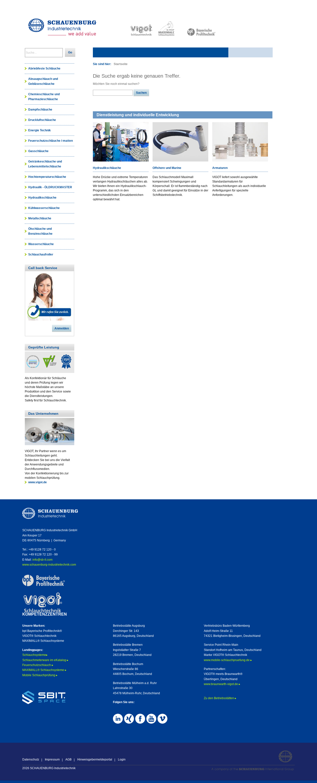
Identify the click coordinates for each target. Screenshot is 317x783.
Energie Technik (39, 130)
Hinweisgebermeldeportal (94, 759)
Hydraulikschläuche (107, 168)
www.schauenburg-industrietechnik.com (49, 564)
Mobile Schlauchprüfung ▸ (39, 675)
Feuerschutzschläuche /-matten (50, 140)
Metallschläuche (39, 218)
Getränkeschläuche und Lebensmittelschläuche (45, 164)
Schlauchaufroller (40, 254)
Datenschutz (30, 759)
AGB (68, 759)
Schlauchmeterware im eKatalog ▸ (45, 660)
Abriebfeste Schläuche (44, 68)
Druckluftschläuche (42, 120)
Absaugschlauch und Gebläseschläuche (43, 81)
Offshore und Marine (167, 168)
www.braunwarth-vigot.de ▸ (222, 684)
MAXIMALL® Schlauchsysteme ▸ (44, 670)
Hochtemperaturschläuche (47, 177)
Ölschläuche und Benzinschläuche (40, 231)
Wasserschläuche (41, 244)
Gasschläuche (38, 151)
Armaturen (220, 168)
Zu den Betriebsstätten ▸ (220, 698)
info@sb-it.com (42, 559)
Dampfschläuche (40, 109)
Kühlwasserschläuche (44, 208)
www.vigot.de (37, 482)
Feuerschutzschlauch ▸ (37, 665)
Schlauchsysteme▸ (35, 655)
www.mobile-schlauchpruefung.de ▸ (228, 660)
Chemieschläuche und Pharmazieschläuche (44, 96)
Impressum (52, 759)
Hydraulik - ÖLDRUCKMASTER (50, 187)
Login (122, 759)
